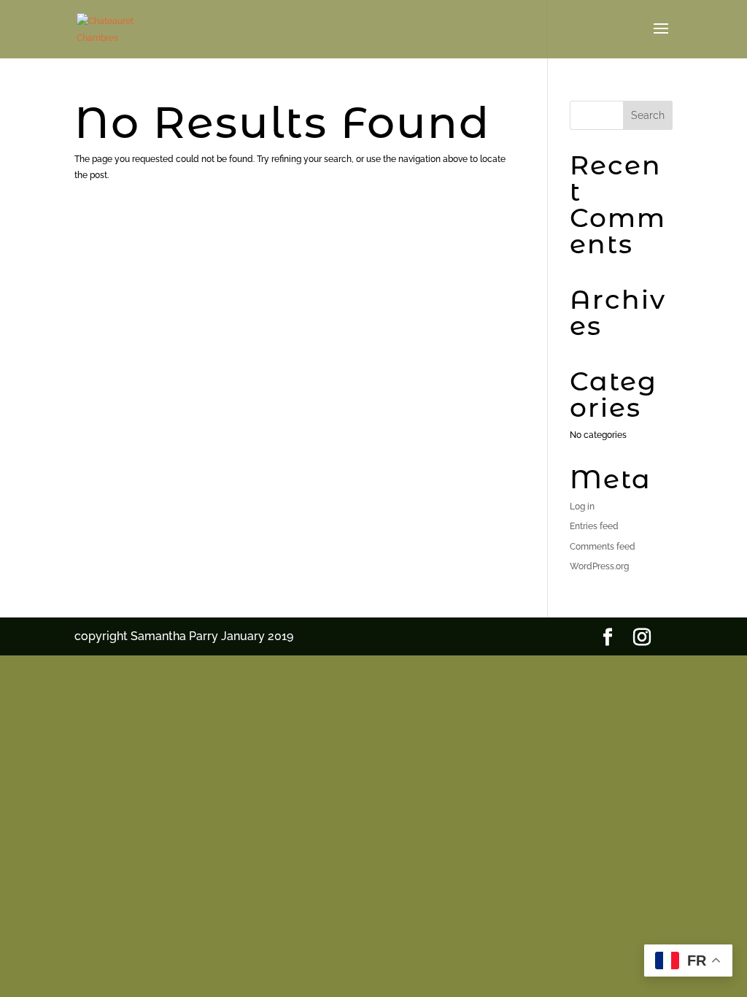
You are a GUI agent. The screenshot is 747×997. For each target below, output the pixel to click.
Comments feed (602, 547)
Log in (582, 506)
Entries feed (594, 526)
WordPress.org (599, 566)
